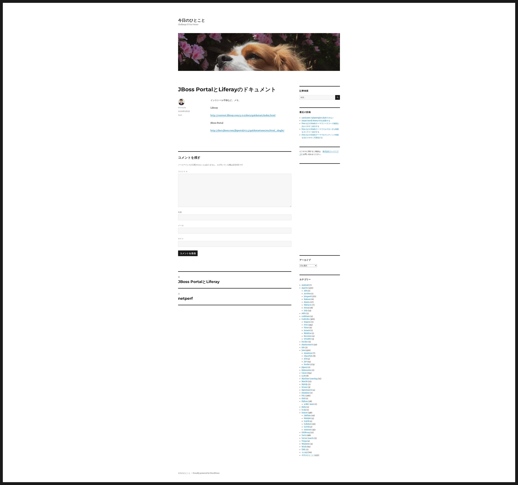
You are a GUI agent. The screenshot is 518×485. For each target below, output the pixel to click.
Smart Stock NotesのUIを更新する (316, 120)
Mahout (307, 299)
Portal (306, 308)
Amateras (308, 353)
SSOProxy (306, 432)
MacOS (305, 381)
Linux (304, 373)
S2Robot (307, 424)
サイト (181, 239)
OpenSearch (307, 390)
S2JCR (306, 421)
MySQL (305, 384)
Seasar (304, 413)
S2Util (306, 427)
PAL (303, 396)
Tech (180, 115)
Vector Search (308, 438)
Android (305, 285)
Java (303, 350)
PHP (303, 398)
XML (304, 449)
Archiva (307, 293)
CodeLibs (305, 319)
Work (304, 447)
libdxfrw (307, 333)
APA (305, 291)
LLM (304, 376)
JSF (305, 362)
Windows (306, 444)
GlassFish (308, 356)
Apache (305, 288)
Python (305, 401)
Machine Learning (309, 379)
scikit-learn (309, 404)
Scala (304, 410)
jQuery (304, 367)
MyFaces (307, 305)
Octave (304, 387)
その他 (304, 452)
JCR (305, 359)
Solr (305, 310)
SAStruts (307, 430)
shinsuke (182, 107)
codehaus (306, 316)
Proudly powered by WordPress (206, 473)
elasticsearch (307, 344)
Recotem (307, 336)
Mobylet (307, 418)
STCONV (307, 339)
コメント (182, 171)
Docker (305, 342)
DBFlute (307, 415)
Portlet (307, 364)
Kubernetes (306, 370)
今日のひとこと (191, 20)
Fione (306, 327)
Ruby (304, 407)
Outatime (305, 393)
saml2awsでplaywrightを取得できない (318, 118)
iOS (303, 347)
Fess (306, 325)
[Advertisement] (320, 207)
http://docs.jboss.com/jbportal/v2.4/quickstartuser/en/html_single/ (247, 130)
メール (181, 225)
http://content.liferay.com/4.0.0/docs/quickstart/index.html (242, 115)
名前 (180, 212)
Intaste (307, 330)
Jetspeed (307, 296)
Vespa (304, 441)
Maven (307, 302)
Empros (307, 322)
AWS (304, 313)
